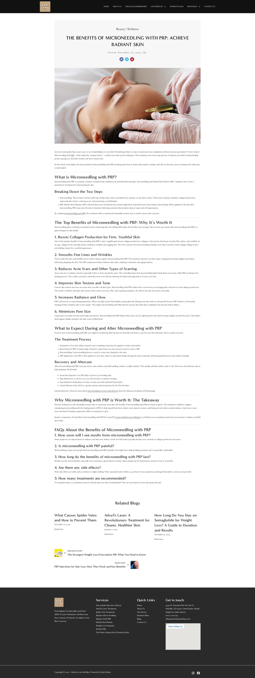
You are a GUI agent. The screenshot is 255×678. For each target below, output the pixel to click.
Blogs (139, 619)
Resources (192, 6)
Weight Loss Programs (105, 625)
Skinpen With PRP (103, 619)
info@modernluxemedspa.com (178, 619)
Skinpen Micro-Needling (106, 615)
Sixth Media (106, 672)
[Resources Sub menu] (199, 7)
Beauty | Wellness (127, 29)
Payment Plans (176, 6)
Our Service (142, 612)
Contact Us (209, 6)
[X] (127, 59)
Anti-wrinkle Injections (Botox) (108, 605)
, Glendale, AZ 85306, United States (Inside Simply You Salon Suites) (183, 608)
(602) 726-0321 (172, 615)
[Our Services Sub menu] (165, 7)
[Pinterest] (132, 59)
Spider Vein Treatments (105, 612)
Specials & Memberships (136, 6)
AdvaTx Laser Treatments (106, 608)
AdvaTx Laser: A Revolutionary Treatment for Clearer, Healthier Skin (127, 520)
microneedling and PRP (75, 213)
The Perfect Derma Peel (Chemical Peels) (112, 632)
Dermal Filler (101, 629)
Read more (58, 529)
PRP (72, 155)
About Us (117, 6)
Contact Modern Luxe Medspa (127, 417)
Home (106, 6)
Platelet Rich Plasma (104, 622)
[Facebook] (122, 59)
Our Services (157, 6)
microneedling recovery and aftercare (103, 391)
